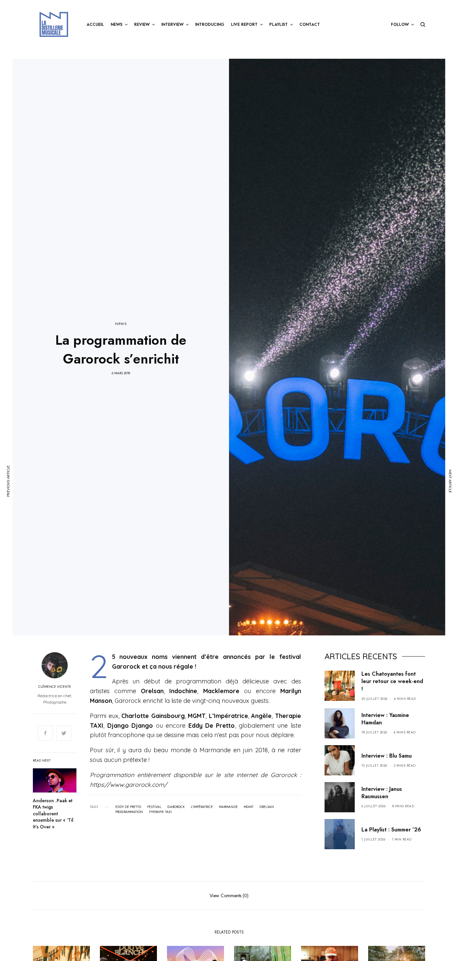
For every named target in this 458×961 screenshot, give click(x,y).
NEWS (120, 324)
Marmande (228, 807)
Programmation (129, 812)
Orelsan (267, 807)
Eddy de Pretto (128, 807)
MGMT (248, 807)
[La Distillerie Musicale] (54, 24)
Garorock (176, 807)
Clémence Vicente (54, 686)
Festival (154, 807)
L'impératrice (202, 807)
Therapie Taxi (160, 812)
